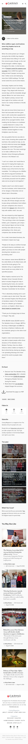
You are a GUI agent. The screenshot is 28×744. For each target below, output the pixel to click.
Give (24, 712)
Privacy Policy (18, 737)
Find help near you (14, 707)
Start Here (18, 712)
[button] (2, 4)
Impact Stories (7, 16)
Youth (22, 720)
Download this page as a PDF (15, 392)
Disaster (4, 399)
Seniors (10, 723)
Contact (11, 712)
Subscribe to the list (16, 428)
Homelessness (9, 720)
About (4, 712)
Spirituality (17, 723)
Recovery (10, 718)
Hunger (17, 720)
